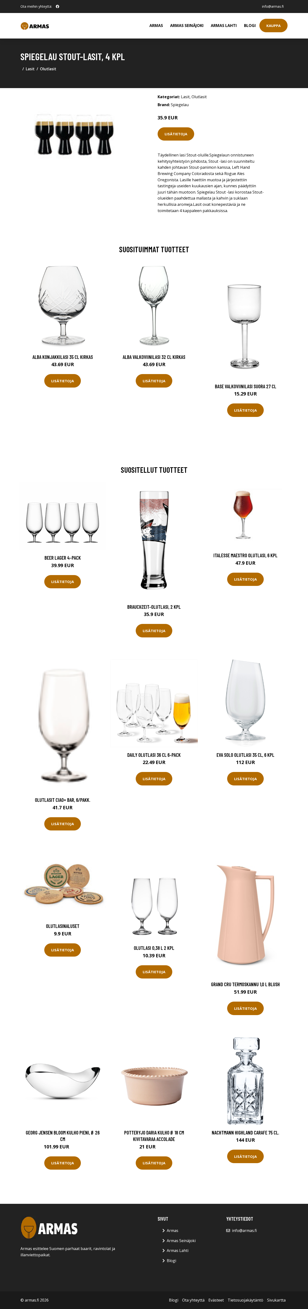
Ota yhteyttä (193, 1300)
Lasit (30, 68)
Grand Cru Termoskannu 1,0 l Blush (245, 984)
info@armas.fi (273, 6)
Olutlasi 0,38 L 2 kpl (154, 948)
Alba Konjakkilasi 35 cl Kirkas (62, 357)
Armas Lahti (224, 25)
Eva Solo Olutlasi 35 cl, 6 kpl (245, 755)
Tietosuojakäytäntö (245, 1300)
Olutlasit (48, 68)
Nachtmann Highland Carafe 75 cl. (245, 1132)
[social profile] (57, 6)
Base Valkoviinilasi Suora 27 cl (245, 386)
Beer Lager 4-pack (63, 558)
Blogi (250, 25)
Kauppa (273, 25)
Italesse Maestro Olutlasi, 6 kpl (245, 555)
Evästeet (216, 1300)
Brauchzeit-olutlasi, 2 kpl (154, 607)
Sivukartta (276, 1300)
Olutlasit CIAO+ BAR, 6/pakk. (62, 800)
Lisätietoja (176, 133)
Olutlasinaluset (62, 926)
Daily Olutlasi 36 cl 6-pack (154, 755)
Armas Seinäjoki (187, 25)
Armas (156, 25)
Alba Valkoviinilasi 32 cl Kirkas (154, 357)
